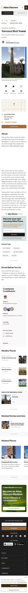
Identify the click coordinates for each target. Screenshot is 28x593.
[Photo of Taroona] (6, 399)
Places (4, 553)
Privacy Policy (12, 238)
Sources (5, 343)
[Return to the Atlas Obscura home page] (9, 7)
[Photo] (22, 360)
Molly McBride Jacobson (12, 42)
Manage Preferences (14, 590)
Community (6, 568)
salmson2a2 (6, 315)
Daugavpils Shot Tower (10, 462)
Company (5, 573)
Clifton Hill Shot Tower (16, 146)
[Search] (22, 7)
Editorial (5, 558)
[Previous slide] (4, 62)
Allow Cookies (14, 585)
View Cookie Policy (22, 582)
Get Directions (14, 126)
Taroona (15, 397)
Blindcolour (13, 315)
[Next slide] (23, 62)
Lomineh (19, 315)
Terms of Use (19, 238)
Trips (3, 563)
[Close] (26, 577)
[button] (6, 86)
